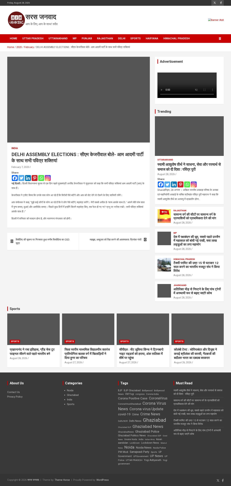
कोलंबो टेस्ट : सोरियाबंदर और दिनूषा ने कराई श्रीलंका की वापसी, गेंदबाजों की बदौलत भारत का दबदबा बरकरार (195, 354)
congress (140, 394)
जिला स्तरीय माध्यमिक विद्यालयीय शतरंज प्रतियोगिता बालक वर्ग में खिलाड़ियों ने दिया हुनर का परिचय (87, 354)
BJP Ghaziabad (132, 390)
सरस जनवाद (41, 17)
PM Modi (123, 451)
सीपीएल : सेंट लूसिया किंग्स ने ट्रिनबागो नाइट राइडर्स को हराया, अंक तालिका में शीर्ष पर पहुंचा (141, 354)
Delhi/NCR (123, 421)
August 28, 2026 (166, 174)
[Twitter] (21, 178)
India (14, 148)
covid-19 (124, 414)
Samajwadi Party (139, 451)
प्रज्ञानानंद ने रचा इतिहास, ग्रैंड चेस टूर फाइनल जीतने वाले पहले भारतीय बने (32, 352)
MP (75, 38)
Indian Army (150, 439)
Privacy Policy (14, 396)
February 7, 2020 (20, 167)
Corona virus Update (146, 409)
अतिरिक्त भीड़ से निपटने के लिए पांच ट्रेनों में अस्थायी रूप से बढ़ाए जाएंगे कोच (197, 291)
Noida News (144, 447)
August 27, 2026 (73, 362)
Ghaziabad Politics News (132, 435)
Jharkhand (180, 285)
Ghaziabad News (148, 426)
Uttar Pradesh (32, 38)
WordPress (102, 479)
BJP (120, 390)
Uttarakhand (58, 38)
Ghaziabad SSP (154, 435)
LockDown (135, 443)
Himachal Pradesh (176, 38)
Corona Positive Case (132, 398)
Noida (70, 390)
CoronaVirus (158, 398)
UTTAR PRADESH (134, 460)
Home (13, 38)
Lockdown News (150, 442)
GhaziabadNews (126, 432)
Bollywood (147, 390)
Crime (135, 414)
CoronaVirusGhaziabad (129, 403)
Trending (164, 111)
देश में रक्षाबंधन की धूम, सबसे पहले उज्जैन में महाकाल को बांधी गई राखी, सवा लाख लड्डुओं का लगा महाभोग (197, 241)
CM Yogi (129, 394)
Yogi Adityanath (152, 460)
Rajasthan (105, 38)
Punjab (87, 38)
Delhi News (135, 420)
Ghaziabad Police (147, 431)
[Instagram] (48, 178)
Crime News (150, 414)
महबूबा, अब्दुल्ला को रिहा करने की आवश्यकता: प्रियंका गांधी (115, 239)
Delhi (121, 38)
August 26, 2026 (182, 362)
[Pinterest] (35, 178)
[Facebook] (15, 178)
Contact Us (13, 392)
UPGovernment (140, 456)
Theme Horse (62, 479)
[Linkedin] (28, 178)
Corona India (152, 394)
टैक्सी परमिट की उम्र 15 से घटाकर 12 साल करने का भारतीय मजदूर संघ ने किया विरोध (197, 267)
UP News (156, 456)
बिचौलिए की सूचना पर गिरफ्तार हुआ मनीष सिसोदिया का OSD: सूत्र (43, 241)
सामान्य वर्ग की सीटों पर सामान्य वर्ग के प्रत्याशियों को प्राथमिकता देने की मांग (195, 216)
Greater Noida (130, 439)
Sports (135, 38)
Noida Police (159, 447)
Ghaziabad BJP (124, 427)
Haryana (152, 38)
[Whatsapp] (41, 178)
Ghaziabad (73, 395)
